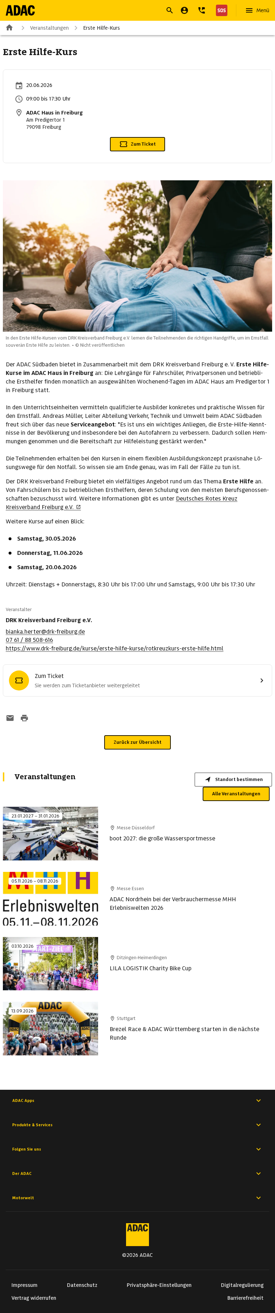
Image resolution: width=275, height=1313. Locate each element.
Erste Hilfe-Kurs (101, 28)
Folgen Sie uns (26, 1149)
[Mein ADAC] (184, 10)
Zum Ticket (143, 144)
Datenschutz (82, 1285)
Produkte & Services (32, 1124)
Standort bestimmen (239, 779)
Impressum (24, 1285)
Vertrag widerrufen (33, 1298)
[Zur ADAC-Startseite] (20, 10)
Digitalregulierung (242, 1285)
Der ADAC (22, 1173)
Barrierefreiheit (245, 1298)
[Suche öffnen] (170, 10)
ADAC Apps (23, 1100)
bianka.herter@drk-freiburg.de (45, 631)
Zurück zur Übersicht (137, 742)
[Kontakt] (201, 10)
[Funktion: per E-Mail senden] (10, 719)
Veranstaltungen (49, 28)
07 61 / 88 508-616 (29, 640)
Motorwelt (23, 1197)
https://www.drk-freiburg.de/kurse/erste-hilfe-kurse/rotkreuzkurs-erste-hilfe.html (114, 648)
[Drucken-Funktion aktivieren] (24, 719)
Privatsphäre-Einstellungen (159, 1285)
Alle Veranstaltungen (236, 794)
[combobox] (129, 11)
